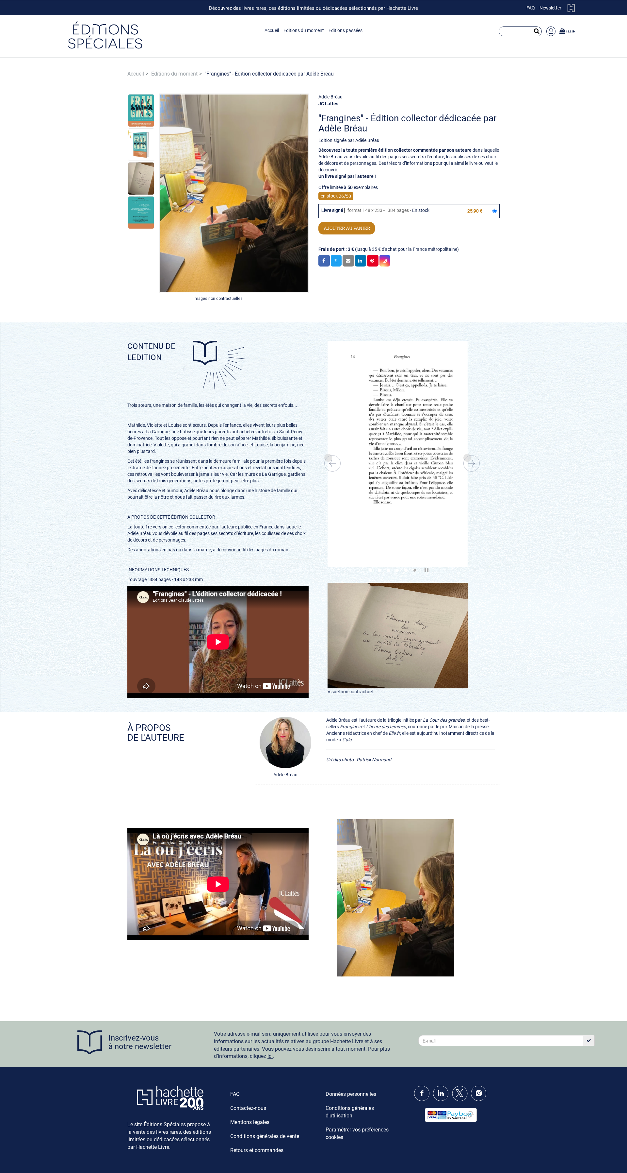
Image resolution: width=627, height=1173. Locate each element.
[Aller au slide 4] (397, 570)
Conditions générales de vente (264, 1136)
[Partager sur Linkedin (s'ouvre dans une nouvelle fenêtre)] (360, 261)
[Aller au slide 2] (379, 570)
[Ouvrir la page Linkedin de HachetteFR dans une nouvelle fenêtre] (442, 1099)
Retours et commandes (256, 1150)
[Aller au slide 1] (371, 570)
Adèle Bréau (330, 96)
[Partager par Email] (348, 261)
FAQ (530, 7)
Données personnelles (351, 1094)
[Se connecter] (551, 31)
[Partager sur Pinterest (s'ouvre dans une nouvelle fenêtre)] (372, 261)
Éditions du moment (303, 30)
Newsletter (550, 7)
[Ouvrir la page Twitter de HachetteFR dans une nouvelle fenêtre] (461, 1099)
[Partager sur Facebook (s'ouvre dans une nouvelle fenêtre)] (324, 261)
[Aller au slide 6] (415, 570)
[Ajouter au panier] (346, 228)
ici (270, 1056)
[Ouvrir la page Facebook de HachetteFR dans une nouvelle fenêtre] (423, 1099)
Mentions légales (249, 1122)
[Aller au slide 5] (406, 570)
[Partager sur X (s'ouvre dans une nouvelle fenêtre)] (336, 261)
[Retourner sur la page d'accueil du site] (571, 10)
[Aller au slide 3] (388, 570)
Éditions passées (345, 30)
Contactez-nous (248, 1108)
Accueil (272, 30)
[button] (141, 110)
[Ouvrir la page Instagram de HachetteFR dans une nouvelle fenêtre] (480, 1099)
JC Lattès (328, 103)
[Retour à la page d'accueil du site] (105, 36)
